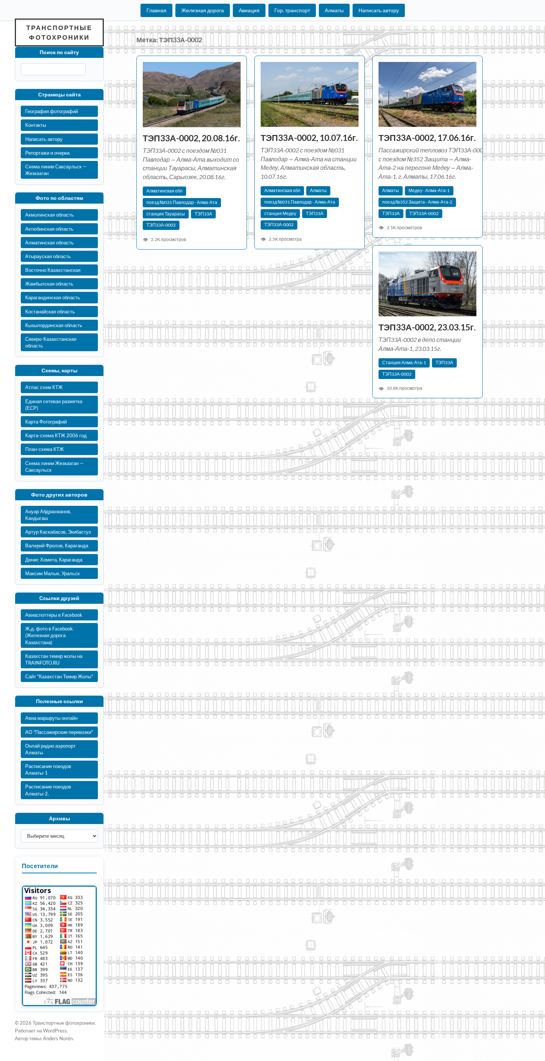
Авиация (249, 10)
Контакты (35, 125)
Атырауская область (48, 256)
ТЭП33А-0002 (161, 225)
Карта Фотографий (46, 422)
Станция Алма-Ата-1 (404, 362)
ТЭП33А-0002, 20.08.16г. (191, 138)
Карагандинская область (52, 297)
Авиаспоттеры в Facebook (53, 615)
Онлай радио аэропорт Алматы (50, 749)
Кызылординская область (53, 325)
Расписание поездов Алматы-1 (48, 769)
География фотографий (51, 111)
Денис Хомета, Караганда (53, 560)
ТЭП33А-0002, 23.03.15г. (427, 327)
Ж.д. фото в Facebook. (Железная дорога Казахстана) (49, 635)
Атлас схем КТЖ (44, 387)
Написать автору (379, 10)
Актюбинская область (49, 229)
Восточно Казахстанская (52, 270)
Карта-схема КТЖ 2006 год (56, 435)
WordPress (55, 1031)
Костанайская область (50, 311)
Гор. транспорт (292, 10)
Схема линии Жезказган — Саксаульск (54, 466)
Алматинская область (49, 243)
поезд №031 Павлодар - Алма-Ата (181, 202)
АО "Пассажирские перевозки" (59, 732)
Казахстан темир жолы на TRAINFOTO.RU (53, 659)
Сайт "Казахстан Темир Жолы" (59, 676)
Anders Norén (58, 1038)
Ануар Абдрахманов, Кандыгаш (48, 514)
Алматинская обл (164, 191)
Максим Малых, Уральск (52, 573)
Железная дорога (202, 10)
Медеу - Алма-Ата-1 (429, 190)
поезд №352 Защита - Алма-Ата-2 (417, 202)
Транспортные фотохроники (59, 32)
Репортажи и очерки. (47, 153)
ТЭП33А (203, 214)
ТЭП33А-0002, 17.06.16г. (427, 138)
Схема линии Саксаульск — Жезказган (56, 170)
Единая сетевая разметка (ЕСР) (53, 404)
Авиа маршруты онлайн (51, 718)
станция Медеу (280, 213)
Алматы (334, 10)
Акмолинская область (49, 215)
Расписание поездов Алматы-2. (48, 790)
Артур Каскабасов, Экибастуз (58, 532)
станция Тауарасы (165, 214)
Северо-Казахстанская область (50, 342)
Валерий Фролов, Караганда (56, 545)
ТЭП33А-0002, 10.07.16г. (309, 138)
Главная (156, 10)
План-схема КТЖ (44, 449)
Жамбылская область (49, 284)
